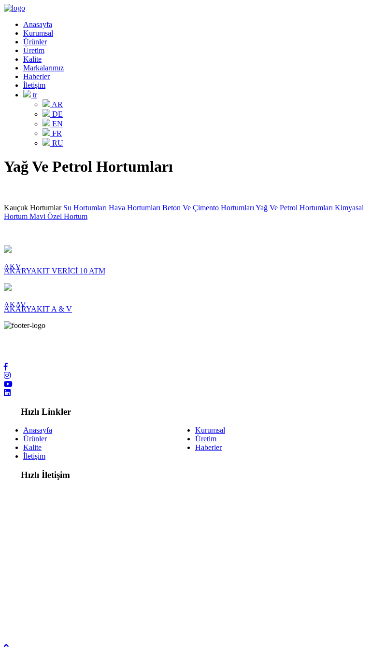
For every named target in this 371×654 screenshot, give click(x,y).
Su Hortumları (86, 208)
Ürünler (35, 42)
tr (34, 95)
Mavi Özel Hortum (58, 216)
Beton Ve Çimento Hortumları (209, 208)
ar (56, 104)
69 (92, 552)
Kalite (32, 59)
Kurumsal (38, 33)
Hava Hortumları (135, 208)
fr (56, 133)
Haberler (36, 76)
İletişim (34, 85)
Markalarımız (43, 68)
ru (56, 143)
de (56, 114)
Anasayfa (37, 24)
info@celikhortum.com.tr (61, 594)
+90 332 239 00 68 (52, 552)
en (56, 124)
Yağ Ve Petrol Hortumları (295, 208)
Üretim (33, 50)
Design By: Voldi (30, 619)
